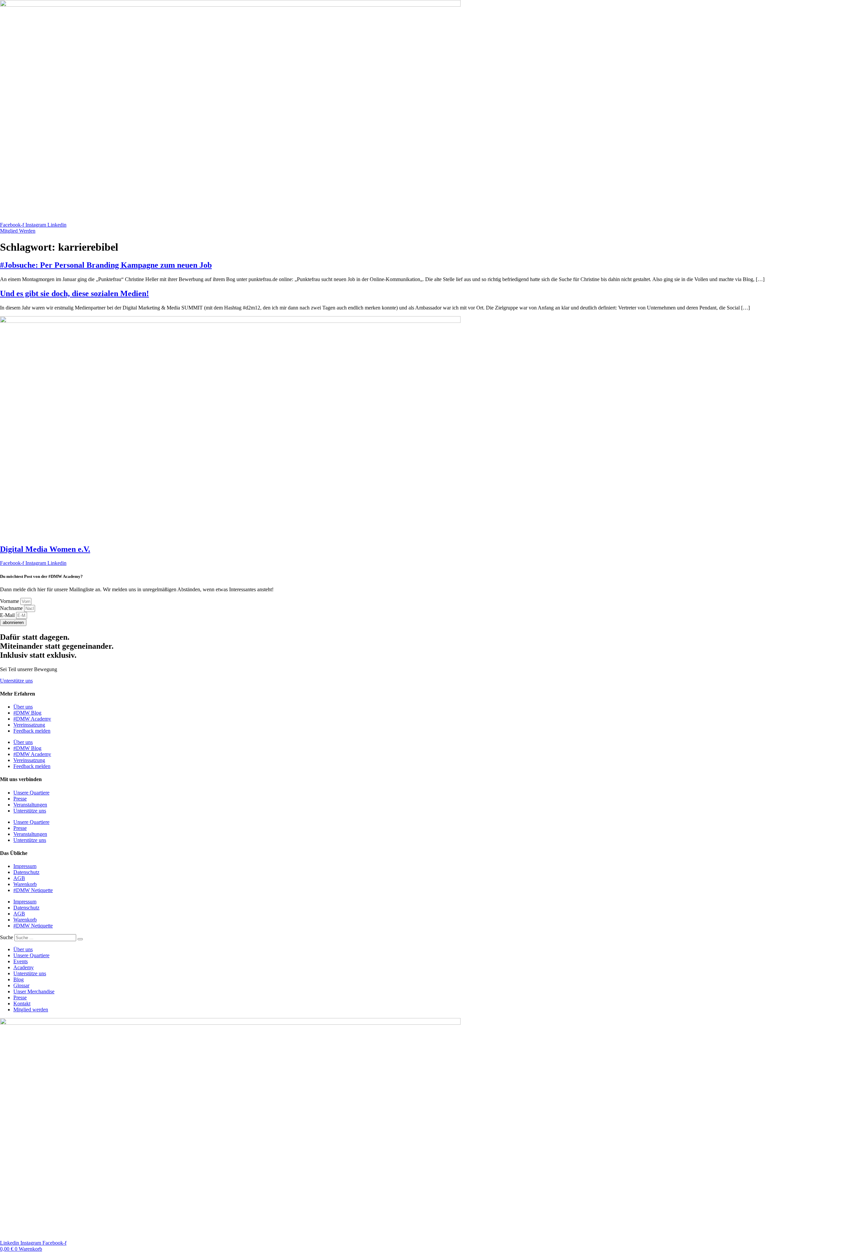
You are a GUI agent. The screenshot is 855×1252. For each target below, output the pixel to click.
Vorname (10, 601)
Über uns (23, 707)
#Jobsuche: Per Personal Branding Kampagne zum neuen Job (106, 265)
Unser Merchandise (33, 991)
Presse (20, 798)
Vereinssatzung (29, 725)
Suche (6, 937)
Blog (18, 979)
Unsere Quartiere (31, 792)
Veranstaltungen (30, 804)
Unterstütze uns (29, 810)
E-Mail (8, 615)
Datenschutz (26, 872)
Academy (23, 967)
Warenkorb (25, 884)
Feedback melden (31, 731)
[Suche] (80, 939)
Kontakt (21, 1003)
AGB (19, 878)
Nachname (12, 608)
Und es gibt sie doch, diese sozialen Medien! (74, 293)
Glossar (21, 985)
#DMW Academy (32, 719)
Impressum (24, 866)
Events (20, 961)
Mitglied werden (30, 1009)
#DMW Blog (27, 713)
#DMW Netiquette (33, 890)
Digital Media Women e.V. (45, 549)
